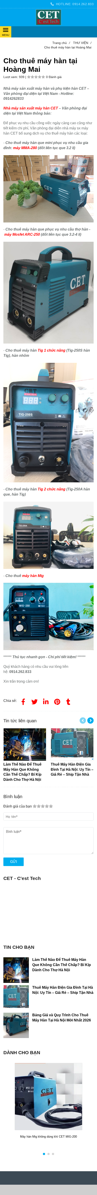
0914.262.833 (83, 4)
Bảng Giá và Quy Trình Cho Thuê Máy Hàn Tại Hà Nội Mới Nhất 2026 (61, 1017)
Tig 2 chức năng (51, 489)
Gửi (13, 862)
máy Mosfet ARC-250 (22, 234)
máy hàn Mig (33, 576)
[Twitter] (34, 701)
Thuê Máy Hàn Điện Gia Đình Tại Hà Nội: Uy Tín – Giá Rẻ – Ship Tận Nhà (62, 990)
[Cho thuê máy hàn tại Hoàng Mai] (48, 17)
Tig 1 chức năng (51, 350)
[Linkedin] (45, 701)
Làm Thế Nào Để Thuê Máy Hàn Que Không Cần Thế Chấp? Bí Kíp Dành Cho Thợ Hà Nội (61, 965)
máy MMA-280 (25, 148)
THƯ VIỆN (82, 43)
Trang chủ (61, 43)
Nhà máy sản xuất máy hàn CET (30, 108)
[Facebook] (23, 701)
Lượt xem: (11, 77)
